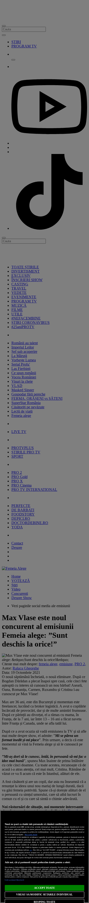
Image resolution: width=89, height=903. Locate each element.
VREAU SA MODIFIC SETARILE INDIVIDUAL (44, 894)
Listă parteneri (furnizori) (14, 880)
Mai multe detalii (31, 835)
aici (31, 850)
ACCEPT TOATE (44, 887)
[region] (44, 856)
